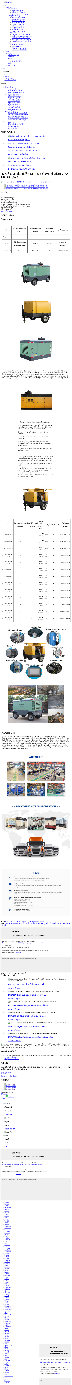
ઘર (5, 5)
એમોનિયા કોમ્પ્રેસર (18, 29)
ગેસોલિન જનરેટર (17, 44)
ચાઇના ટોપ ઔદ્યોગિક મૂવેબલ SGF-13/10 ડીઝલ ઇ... (27, 1027)
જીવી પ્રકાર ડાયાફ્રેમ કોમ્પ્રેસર (22, 36)
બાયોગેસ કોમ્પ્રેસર (18, 22)
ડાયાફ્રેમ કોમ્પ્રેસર (14, 33)
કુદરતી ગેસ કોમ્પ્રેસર (18, 17)
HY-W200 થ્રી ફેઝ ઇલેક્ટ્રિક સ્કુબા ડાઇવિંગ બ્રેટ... (27, 1016)
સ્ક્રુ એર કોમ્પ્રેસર (18, 10)
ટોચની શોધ (13, 1076)
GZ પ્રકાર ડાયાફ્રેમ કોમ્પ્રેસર (21, 34)
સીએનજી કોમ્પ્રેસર (18, 26)
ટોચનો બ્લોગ (5, 1076)
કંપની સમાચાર (16, 60)
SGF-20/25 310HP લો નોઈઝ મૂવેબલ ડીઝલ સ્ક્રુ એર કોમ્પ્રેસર (24, 921)
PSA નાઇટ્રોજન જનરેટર (19, 50)
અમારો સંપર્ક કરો (9, 65)
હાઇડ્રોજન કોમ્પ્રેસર (18, 19)
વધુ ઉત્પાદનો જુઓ (14, 988)
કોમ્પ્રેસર (7, 51)
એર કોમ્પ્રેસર (12, 9)
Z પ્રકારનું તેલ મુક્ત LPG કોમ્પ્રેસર (21, 169)
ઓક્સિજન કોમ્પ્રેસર (18, 21)
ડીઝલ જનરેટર (16, 46)
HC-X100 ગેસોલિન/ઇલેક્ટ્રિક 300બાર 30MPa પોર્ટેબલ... (28, 1006)
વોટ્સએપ (11, 1097)
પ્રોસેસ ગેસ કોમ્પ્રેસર (18, 31)
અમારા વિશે (7, 53)
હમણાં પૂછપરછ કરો (6, 1073)
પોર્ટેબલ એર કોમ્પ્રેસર (18, 12)
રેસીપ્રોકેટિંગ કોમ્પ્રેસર (15, 16)
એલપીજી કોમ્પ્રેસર (18, 27)
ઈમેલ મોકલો (4, 1094)
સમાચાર (10, 58)
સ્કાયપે (3, 1098)
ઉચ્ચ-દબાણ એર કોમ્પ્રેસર (20, 14)
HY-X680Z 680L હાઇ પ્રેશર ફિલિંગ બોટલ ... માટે (26, 984)
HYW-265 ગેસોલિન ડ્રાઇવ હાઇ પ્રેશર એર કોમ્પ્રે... (27, 995)
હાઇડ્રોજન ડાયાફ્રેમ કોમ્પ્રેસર (21, 41)
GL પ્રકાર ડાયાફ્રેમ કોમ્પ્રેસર (21, 38)
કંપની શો (11, 56)
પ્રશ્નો (9, 63)
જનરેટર (10, 43)
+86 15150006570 (9, 1129)
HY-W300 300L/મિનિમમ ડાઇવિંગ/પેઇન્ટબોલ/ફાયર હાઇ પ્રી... (30, 1037)
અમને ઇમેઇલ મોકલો (7, 211)
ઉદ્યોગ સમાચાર (17, 61)
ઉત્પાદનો (7, 76)
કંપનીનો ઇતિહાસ (13, 55)
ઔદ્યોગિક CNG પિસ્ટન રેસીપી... (20, 162)
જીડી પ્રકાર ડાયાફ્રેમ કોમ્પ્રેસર (22, 39)
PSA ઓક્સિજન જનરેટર (19, 48)
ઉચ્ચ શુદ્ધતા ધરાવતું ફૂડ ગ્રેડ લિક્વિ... (21, 147)
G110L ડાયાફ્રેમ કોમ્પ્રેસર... (19, 140)
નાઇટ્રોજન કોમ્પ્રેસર (18, 24)
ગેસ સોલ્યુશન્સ (9, 7)
